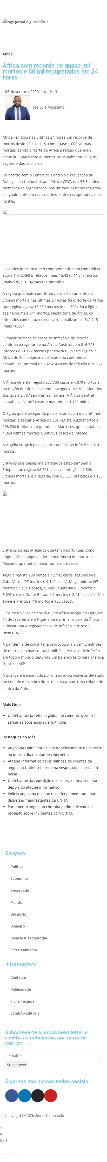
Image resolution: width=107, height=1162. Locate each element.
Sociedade (19, 890)
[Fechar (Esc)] (16, 1153)
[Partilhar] (11, 1153)
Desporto (18, 914)
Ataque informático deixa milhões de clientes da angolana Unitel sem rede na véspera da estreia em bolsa (53, 767)
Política (17, 867)
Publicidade (20, 989)
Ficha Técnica (22, 1001)
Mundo (16, 902)
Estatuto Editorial (25, 1013)
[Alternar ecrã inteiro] (6, 1153)
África (8, 54)
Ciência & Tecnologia (28, 938)
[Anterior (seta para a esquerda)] (2, 1160)
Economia (19, 878)
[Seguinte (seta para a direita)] (6, 1160)
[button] (53, 8)
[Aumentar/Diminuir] (2, 1153)
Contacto (18, 977)
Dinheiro (17, 926)
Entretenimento (23, 950)
